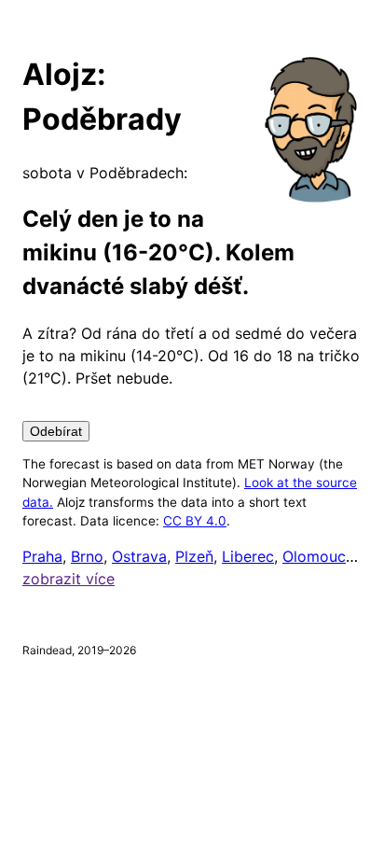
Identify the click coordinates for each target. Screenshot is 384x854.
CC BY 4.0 (194, 520)
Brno (87, 556)
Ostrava (139, 556)
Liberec (248, 556)
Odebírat (56, 431)
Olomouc (314, 556)
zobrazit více (68, 578)
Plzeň (194, 556)
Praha (42, 556)
